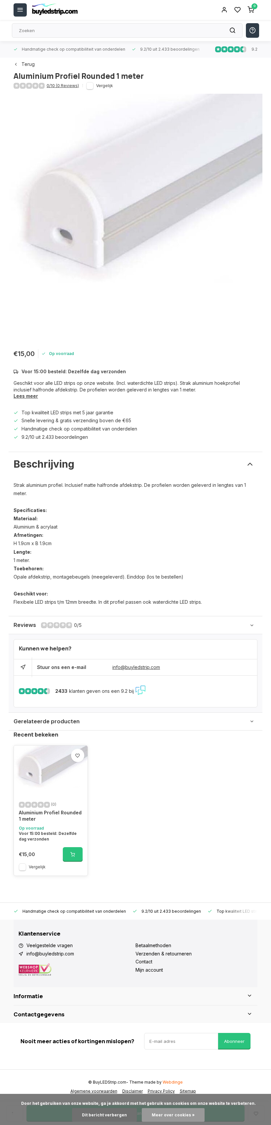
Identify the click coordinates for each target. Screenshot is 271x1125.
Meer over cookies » (173, 1114)
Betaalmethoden (153, 945)
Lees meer (26, 396)
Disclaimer (132, 1091)
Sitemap (188, 1091)
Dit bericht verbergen (104, 1114)
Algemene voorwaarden (93, 1091)
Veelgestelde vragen (49, 945)
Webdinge (173, 1082)
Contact (144, 961)
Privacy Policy (161, 1091)
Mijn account (149, 970)
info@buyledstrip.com (136, 667)
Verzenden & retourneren (164, 953)
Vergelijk (104, 85)
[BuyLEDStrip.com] (55, 10)
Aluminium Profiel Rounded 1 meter (50, 816)
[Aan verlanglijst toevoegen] (77, 755)
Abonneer (234, 1041)
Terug (28, 64)
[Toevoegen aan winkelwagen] (73, 854)
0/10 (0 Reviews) (63, 85)
